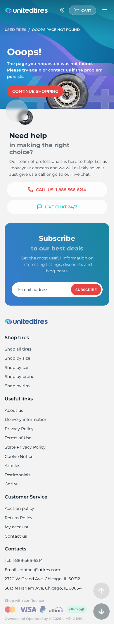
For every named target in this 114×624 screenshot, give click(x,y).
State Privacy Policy (25, 447)
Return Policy (18, 517)
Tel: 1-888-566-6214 (24, 560)
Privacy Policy (19, 428)
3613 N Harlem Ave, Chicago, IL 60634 (43, 588)
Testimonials (17, 474)
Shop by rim (17, 385)
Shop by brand (19, 376)
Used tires (16, 29)
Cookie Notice (19, 456)
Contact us (60, 70)
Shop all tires (18, 349)
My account (17, 526)
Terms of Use (18, 437)
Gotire (11, 484)
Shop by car (17, 367)
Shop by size (17, 358)
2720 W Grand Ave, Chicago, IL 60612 (42, 578)
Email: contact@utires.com (32, 569)
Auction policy (19, 508)
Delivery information (26, 419)
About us (14, 410)
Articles (12, 465)
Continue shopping (35, 91)
